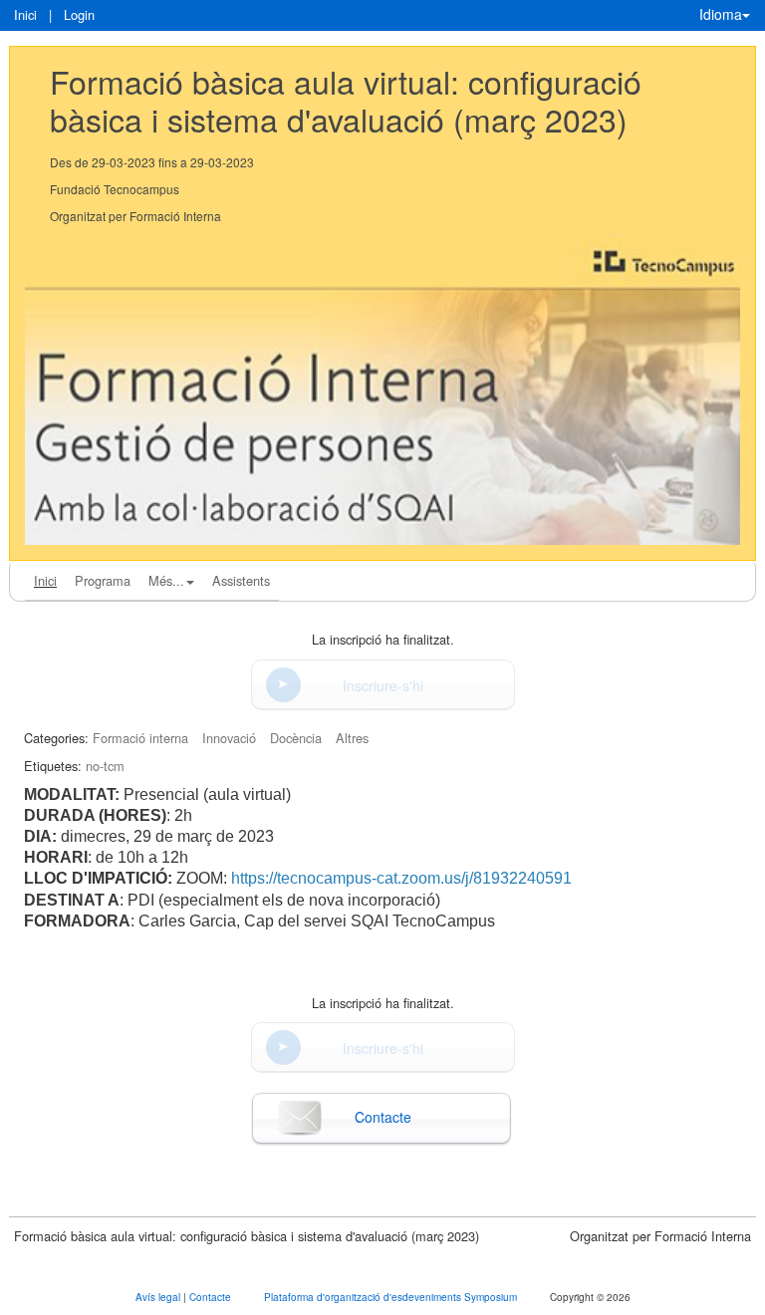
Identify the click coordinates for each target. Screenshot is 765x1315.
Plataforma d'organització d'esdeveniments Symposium (392, 1297)
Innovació (229, 737)
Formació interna (140, 737)
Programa (102, 580)
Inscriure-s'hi (383, 685)
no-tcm (105, 765)
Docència (296, 737)
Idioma (720, 14)
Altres (352, 737)
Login (79, 14)
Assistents (241, 580)
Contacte (383, 1117)
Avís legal (159, 1297)
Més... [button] (166, 580)
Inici (25, 14)
